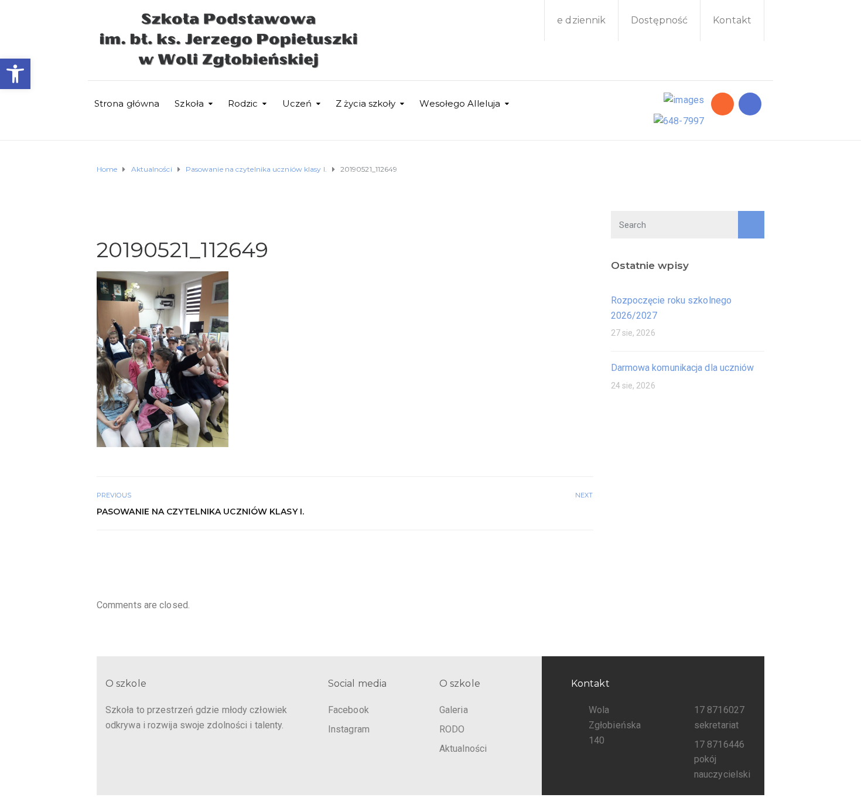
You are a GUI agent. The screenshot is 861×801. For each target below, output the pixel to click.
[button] (15, 74)
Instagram (349, 729)
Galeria (453, 709)
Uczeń (297, 103)
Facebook (348, 709)
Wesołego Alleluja (459, 103)
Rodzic (243, 103)
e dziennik (581, 20)
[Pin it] (572, 555)
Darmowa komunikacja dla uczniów (682, 367)
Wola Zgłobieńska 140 (615, 724)
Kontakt (732, 20)
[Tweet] (559, 555)
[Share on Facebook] (547, 555)
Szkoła (189, 103)
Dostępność (659, 20)
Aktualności (463, 748)
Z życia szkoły (365, 103)
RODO (451, 729)
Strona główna (126, 103)
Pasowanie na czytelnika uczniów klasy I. (200, 511)
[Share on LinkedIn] (585, 555)
